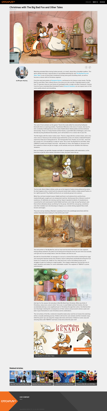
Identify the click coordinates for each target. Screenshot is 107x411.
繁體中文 (95, 2)
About (21, 399)
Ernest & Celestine (69, 86)
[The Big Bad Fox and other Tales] (63, 340)
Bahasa (102, 2)
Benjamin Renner (56, 80)
